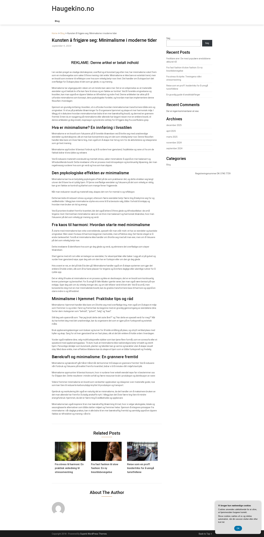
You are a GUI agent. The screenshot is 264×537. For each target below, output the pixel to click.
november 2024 (174, 142)
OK (238, 528)
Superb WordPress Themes (93, 534)
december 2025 (174, 125)
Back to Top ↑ (205, 534)
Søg (168, 38)
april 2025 (171, 131)
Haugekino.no (73, 9)
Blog (57, 21)
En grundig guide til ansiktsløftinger (183, 94)
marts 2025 (172, 137)
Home (55, 33)
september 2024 (174, 148)
